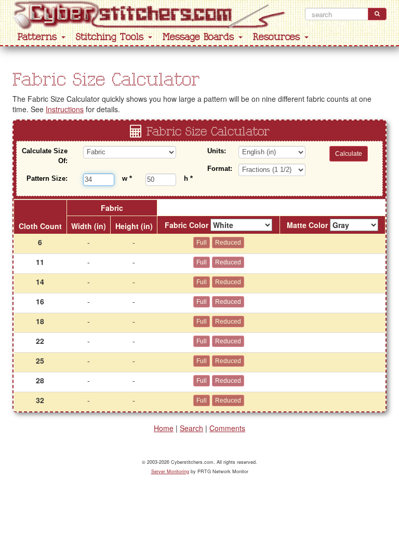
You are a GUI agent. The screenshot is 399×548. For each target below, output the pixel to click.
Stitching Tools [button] (111, 37)
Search (191, 428)
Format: (219, 168)
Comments (227, 428)
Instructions (65, 109)
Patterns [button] (39, 37)
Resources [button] (278, 37)
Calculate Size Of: (45, 156)
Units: (216, 151)
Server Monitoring (170, 471)
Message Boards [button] (200, 37)
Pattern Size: (47, 178)
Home (164, 428)
